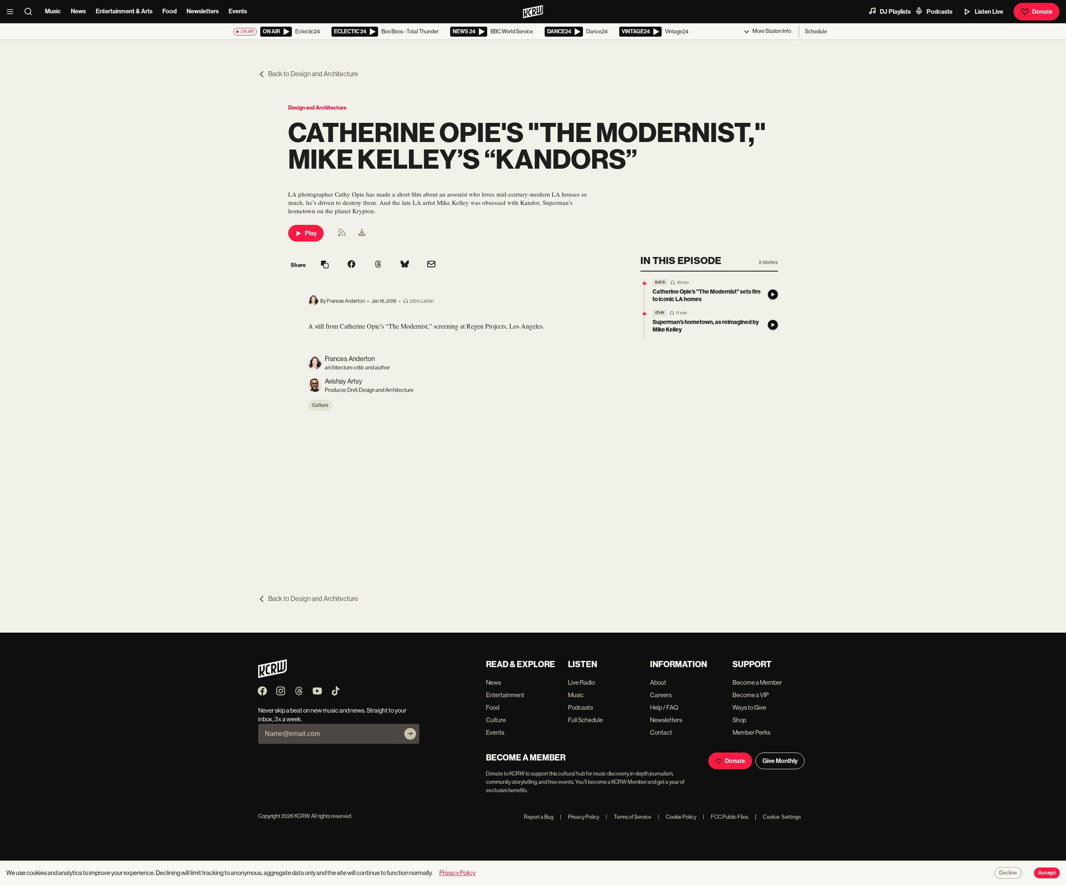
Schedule (816, 31)
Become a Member (757, 682)
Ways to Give (749, 707)
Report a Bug (538, 817)
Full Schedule (585, 719)
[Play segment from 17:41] (644, 314)
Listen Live (989, 11)
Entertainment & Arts (124, 11)
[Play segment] (773, 294)
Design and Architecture (317, 108)
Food (169, 11)
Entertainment (505, 694)
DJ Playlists (895, 11)
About (658, 682)
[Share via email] (431, 265)
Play (310, 233)
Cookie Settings (782, 817)
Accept (1047, 873)
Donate (1042, 11)
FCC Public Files (725, 817)
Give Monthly (779, 761)
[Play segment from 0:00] (644, 283)
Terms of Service (628, 817)
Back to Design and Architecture (313, 74)
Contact (661, 732)
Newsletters (203, 11)
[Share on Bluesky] (405, 265)
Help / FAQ (664, 707)
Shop (739, 719)
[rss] (342, 235)
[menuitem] (362, 233)
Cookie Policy (677, 817)
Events (238, 11)
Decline (1008, 873)
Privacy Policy (579, 817)
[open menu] (12, 11)
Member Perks (751, 732)
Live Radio (581, 682)
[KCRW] (272, 675)
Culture (320, 405)
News (78, 11)
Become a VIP (750, 694)
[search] (31, 11)
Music (53, 11)
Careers (661, 694)
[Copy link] (325, 265)
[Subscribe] (410, 734)
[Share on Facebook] (351, 265)
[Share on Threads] (378, 265)
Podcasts (939, 11)
